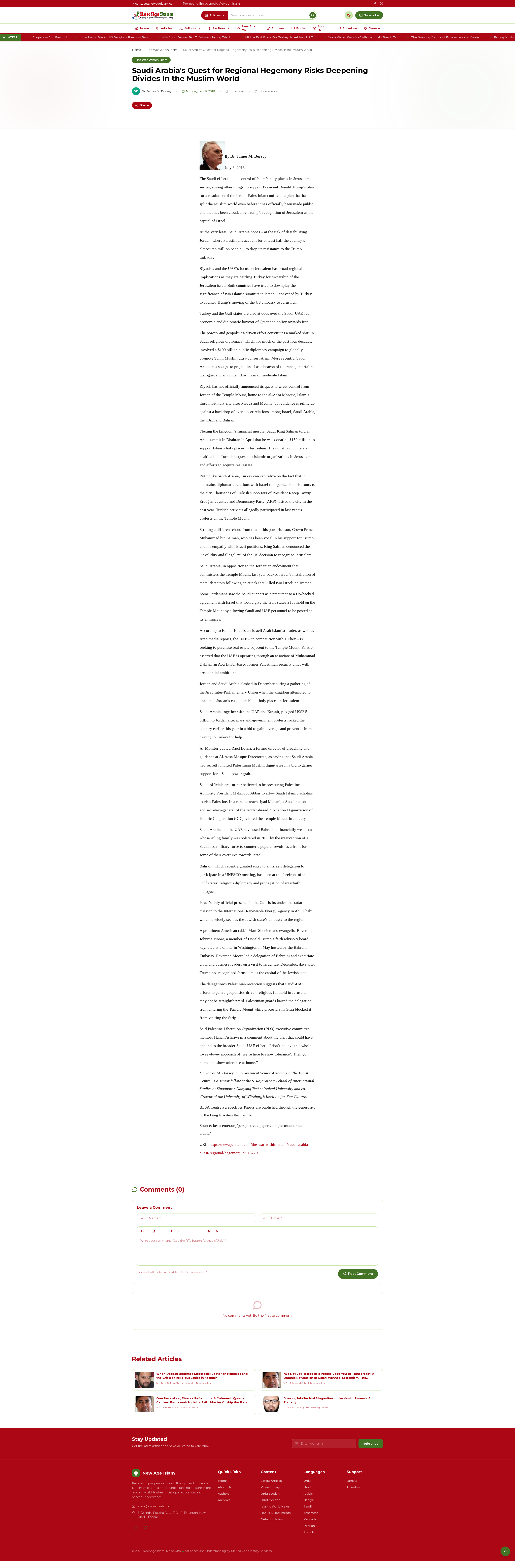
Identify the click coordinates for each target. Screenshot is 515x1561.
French (309, 1532)
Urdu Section (270, 1493)
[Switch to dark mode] (349, 15)
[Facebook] (136, 1528)
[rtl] (171, 1231)
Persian (309, 1526)
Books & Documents (276, 1513)
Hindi (307, 1487)
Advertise (353, 1487)
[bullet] (199, 1231)
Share (144, 105)
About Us (224, 1487)
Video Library (270, 1487)
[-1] (179, 1231)
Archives (224, 1500)
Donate (352, 1481)
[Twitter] (146, 1528)
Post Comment (360, 1274)
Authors (224, 1493)
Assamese (311, 1513)
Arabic (308, 1493)
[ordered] (194, 1231)
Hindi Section (270, 1500)
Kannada (310, 1519)
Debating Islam (272, 1519)
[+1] (185, 1231)
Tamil (308, 1506)
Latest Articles (271, 1481)
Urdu (307, 1481)
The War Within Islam (162, 50)
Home (136, 50)
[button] (162, 1231)
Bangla (309, 1500)
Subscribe (370, 1443)
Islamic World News (275, 1506)
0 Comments (268, 91)
